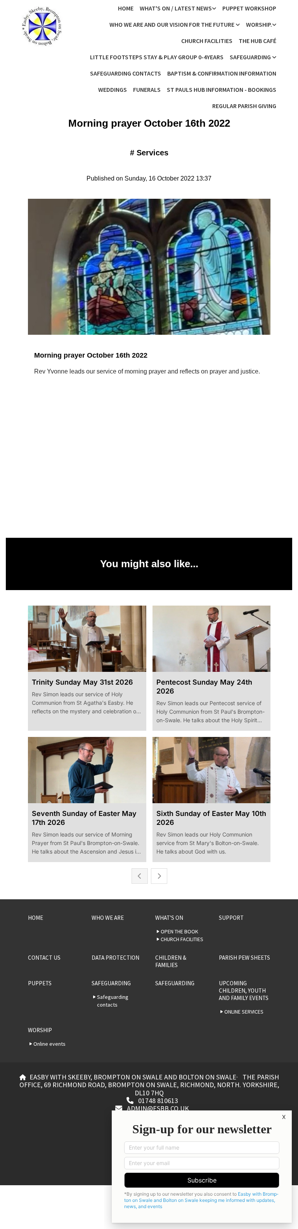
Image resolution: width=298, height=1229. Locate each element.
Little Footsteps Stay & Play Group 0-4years (157, 57)
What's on (169, 917)
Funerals (147, 89)
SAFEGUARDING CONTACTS (125, 73)
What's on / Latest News (176, 8)
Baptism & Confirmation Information (221, 73)
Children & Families (170, 961)
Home (125, 8)
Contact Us (44, 957)
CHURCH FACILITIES (206, 41)
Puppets (40, 983)
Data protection (115, 957)
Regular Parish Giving (244, 106)
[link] (178, 8)
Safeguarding (251, 57)
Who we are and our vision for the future (172, 24)
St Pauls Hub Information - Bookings (221, 89)
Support (231, 917)
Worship (40, 1030)
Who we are (108, 917)
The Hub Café (257, 41)
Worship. (259, 24)
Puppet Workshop (249, 8)
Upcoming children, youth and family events (244, 990)
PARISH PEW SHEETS (244, 957)
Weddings (112, 89)
